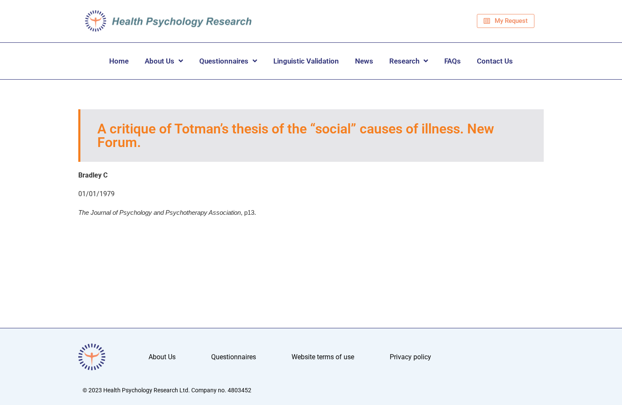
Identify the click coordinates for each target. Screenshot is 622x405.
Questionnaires (223, 61)
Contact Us (495, 61)
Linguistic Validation (306, 61)
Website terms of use (323, 357)
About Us (159, 61)
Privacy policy (410, 357)
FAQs (452, 61)
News (364, 61)
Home (119, 61)
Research (404, 61)
